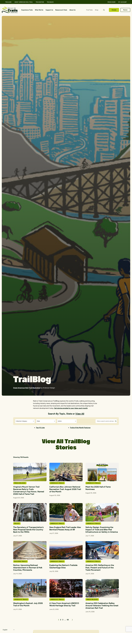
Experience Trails (27, 10)
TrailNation (40, 2)
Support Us (49, 10)
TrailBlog (50, 2)
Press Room (111, 2)
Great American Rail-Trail (24, 2)
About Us (72, 10)
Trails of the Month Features (80, 428)
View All (79, 413)
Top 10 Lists (40, 428)
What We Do (39, 10)
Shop (96, 10)
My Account (122, 2)
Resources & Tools (61, 10)
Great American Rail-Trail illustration (26, 388)
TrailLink (8, 2)
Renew (125, 10)
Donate (114, 10)
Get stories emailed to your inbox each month (71, 408)
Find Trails (89, 10)
